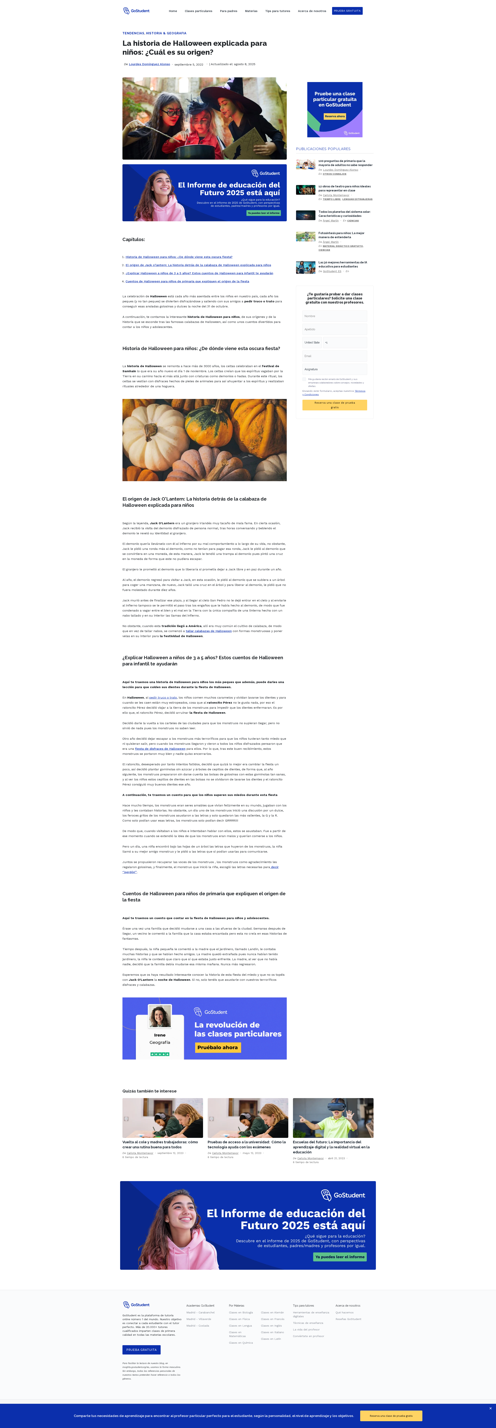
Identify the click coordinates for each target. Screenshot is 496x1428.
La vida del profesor (306, 1329)
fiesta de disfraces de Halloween (160, 749)
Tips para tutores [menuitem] (277, 11)
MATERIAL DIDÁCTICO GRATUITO (343, 246)
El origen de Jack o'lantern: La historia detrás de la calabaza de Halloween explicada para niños (198, 265)
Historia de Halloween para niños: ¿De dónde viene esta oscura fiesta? (179, 257)
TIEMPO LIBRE (332, 199)
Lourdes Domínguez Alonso (149, 64)
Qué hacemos (345, 1312)
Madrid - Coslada (197, 1325)
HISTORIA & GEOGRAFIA (166, 33)
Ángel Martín (331, 220)
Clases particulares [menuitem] (198, 11)
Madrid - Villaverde (198, 1319)
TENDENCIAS (133, 33)
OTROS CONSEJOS (334, 174)
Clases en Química (241, 1342)
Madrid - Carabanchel (200, 1312)
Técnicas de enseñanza (308, 1322)
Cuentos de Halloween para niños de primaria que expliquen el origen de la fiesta (187, 281)
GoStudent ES (332, 271)
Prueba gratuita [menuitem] (347, 10)
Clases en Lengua (240, 1325)
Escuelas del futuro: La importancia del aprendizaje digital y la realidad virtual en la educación (331, 1147)
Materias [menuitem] (251, 11)
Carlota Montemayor (336, 195)
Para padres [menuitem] (228, 11)
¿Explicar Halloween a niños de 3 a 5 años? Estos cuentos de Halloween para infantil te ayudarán (199, 273)
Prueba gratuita (141, 1350)
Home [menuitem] (173, 11)
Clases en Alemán (272, 1312)
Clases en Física (239, 1319)
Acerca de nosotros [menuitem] (312, 11)
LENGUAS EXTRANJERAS (357, 199)
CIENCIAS (353, 220)
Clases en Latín (271, 1338)
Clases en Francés (272, 1319)
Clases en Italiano (272, 1332)
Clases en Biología (241, 1312)
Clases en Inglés (271, 1325)
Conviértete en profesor (308, 1336)
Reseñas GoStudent (348, 1319)
